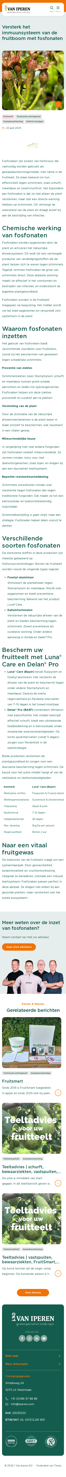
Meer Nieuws (33, 1292)
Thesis (57, 1465)
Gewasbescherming (13, 121)
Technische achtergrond (28, 116)
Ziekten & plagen (34, 121)
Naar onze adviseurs (18, 947)
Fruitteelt (8, 116)
